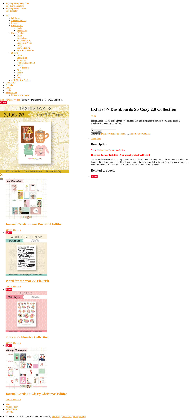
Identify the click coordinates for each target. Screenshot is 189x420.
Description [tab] (96, 138)
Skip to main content (15, 6)
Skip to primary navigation (17, 3)
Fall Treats (120, 134)
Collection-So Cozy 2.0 (140, 134)
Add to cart (96, 131)
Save (4, 102)
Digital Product (13, 100)
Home (2, 100)
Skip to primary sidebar (16, 8)
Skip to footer (11, 11)
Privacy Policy (79, 416)
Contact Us (67, 416)
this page (105, 150)
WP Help (56, 416)
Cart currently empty (20, 95)
